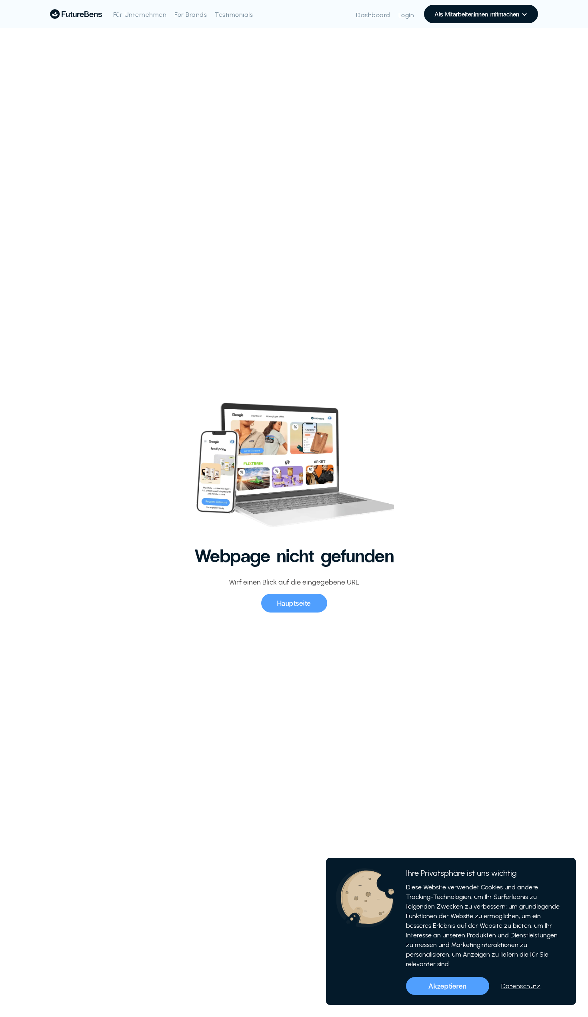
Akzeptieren (447, 985)
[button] (481, 14)
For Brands (190, 14)
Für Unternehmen (140, 14)
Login (406, 15)
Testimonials (234, 14)
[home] (76, 14)
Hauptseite (294, 603)
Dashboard (373, 15)
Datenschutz (521, 986)
